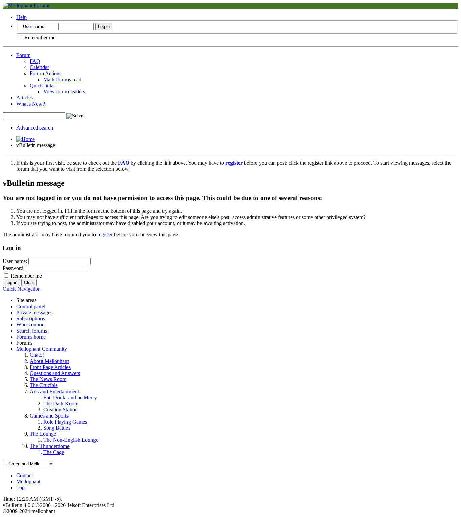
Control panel (30, 306)
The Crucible (44, 385)
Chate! (37, 355)
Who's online (30, 324)
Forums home (31, 337)
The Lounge (43, 434)
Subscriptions (30, 318)
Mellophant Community (41, 349)
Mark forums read (62, 79)
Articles (24, 97)
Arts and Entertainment (54, 391)
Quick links (42, 85)
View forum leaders (64, 91)
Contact (24, 475)
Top (20, 487)
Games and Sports (49, 416)
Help (21, 17)
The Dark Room (60, 403)
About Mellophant (49, 361)
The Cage (53, 452)
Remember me (39, 37)
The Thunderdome (50, 446)
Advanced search (34, 128)
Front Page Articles (50, 367)
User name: (15, 261)
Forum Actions (45, 73)
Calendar (39, 67)
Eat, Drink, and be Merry (70, 397)
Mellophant (28, 481)
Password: (14, 268)
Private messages (34, 312)
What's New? (30, 104)
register (105, 234)
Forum (23, 55)
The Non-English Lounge (70, 440)
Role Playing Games (65, 422)
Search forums (31, 331)
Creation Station (60, 409)
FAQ (35, 61)
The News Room (48, 379)
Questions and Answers (55, 373)
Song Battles (56, 428)
